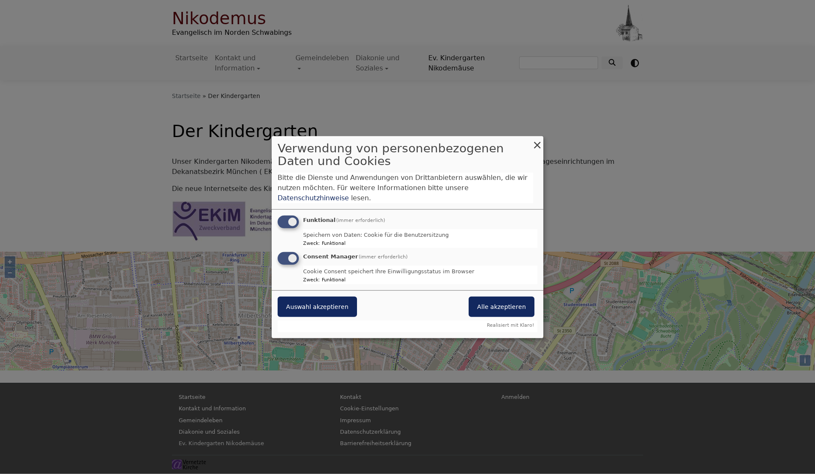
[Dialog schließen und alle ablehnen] (537, 141)
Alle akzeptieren (501, 306)
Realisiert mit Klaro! (510, 325)
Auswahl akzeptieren (317, 306)
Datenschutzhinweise (313, 198)
